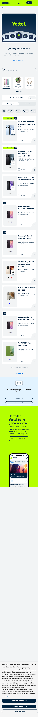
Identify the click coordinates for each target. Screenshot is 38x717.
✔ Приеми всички (19, 701)
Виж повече (6, 697)
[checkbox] (19, 140)
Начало (6, 8)
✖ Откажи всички (19, 706)
